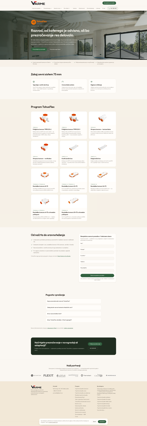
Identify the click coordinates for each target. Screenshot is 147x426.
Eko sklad (66, 8)
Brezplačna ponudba (109, 3)
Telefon (83, 261)
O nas (103, 8)
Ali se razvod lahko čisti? (54, 313)
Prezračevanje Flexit (55, 49)
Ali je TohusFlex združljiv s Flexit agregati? (59, 320)
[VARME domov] (38, 3)
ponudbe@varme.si (58, 393)
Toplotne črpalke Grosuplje (103, 399)
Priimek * (83, 249)
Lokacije (98, 8)
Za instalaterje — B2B (80, 414)
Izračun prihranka (79, 408)
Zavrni (94, 421)
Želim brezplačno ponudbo (97, 275)
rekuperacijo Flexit (52, 328)
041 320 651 (113, 8)
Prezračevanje (47, 8)
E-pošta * (83, 255)
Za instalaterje (90, 8)
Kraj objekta (84, 267)
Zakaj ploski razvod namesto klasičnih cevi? (59, 307)
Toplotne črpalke (36, 8)
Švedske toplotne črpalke (81, 395)
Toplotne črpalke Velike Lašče (104, 401)
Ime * (82, 243)
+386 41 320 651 (57, 391)
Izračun (75, 8)
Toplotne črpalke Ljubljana (103, 397)
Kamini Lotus (57, 8)
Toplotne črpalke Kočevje (103, 403)
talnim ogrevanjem (68, 328)
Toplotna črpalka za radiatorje (82, 393)
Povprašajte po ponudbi (39, 49)
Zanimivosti (82, 8)
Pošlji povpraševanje (95, 344)
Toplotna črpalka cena (80, 391)
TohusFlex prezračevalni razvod (82, 401)
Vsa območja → (101, 410)
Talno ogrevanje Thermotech (82, 399)
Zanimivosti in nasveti (80, 412)
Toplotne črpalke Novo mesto (104, 408)
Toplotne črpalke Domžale (103, 406)
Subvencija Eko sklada (80, 406)
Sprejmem (102, 421)
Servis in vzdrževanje (80, 410)
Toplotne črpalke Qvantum (81, 388)
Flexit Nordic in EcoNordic (64, 256)
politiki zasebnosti (53, 422)
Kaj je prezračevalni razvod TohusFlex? (58, 301)
